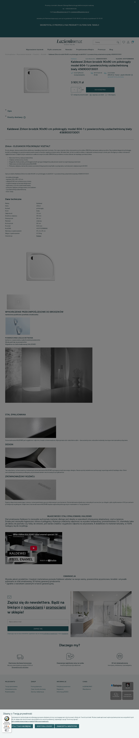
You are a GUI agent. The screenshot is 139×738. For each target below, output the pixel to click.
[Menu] (10, 716)
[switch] (7, 730)
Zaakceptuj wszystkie (67, 726)
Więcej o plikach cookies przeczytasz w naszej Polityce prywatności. (26, 721)
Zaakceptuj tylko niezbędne (18, 726)
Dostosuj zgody (44, 726)
